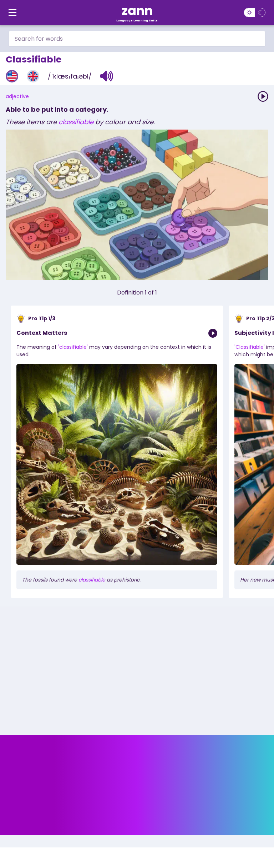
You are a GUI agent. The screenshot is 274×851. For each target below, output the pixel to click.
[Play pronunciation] (263, 96)
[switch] (254, 12)
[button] (106, 76)
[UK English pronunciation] (33, 76)
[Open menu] (12, 12)
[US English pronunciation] (12, 76)
